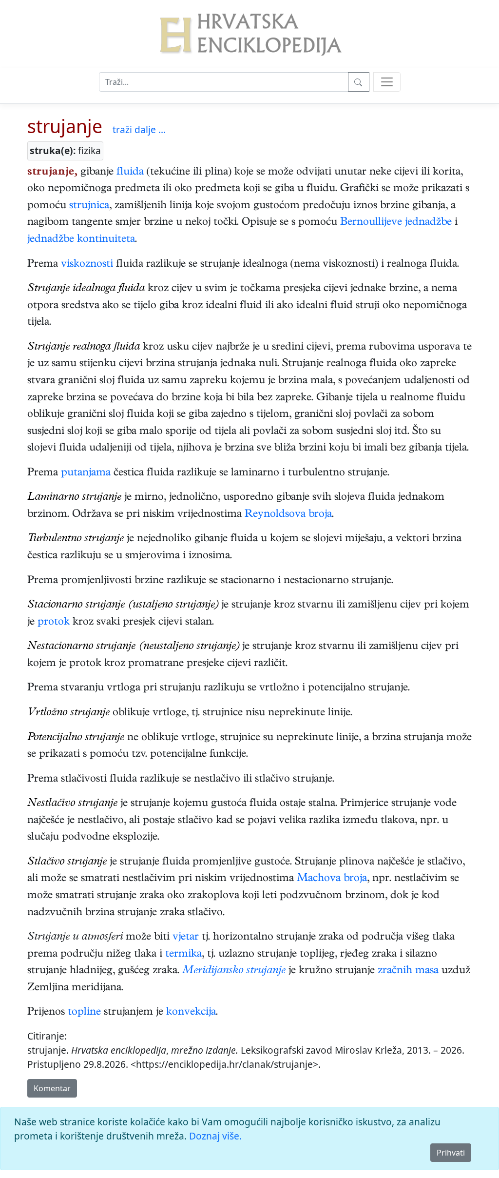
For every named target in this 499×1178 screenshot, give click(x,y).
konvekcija (191, 1013)
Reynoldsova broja (288, 515)
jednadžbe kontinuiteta (81, 240)
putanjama (86, 473)
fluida (130, 172)
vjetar (186, 937)
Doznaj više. (215, 1135)
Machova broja (332, 879)
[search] (387, 82)
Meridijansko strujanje (232, 971)
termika (183, 955)
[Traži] (358, 82)
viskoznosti (87, 265)
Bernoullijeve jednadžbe (396, 223)
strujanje (64, 126)
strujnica (89, 206)
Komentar (52, 1088)
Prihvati (451, 1152)
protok (54, 622)
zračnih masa (408, 971)
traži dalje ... (139, 129)
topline (84, 1013)
